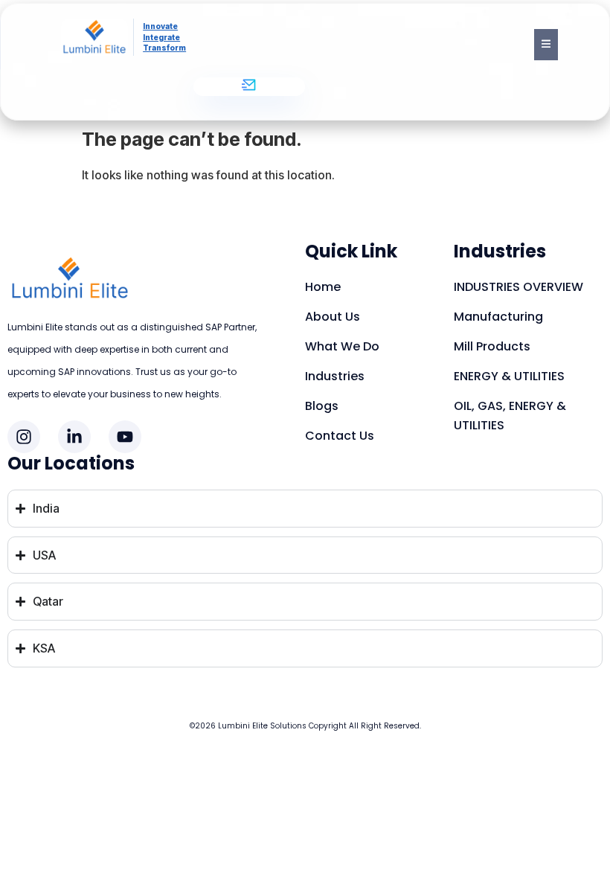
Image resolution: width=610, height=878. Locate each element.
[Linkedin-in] (74, 436)
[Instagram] (23, 436)
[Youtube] (125, 436)
